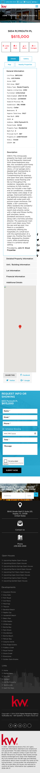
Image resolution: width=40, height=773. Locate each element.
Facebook (26, 375)
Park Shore (7, 630)
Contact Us (20, 530)
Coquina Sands (8, 641)
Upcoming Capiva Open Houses (15, 578)
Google (27, 380)
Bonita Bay (7, 627)
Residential (15, 15)
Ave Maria (6, 601)
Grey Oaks (7, 595)
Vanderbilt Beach (9, 615)
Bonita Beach (8, 636)
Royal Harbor (8, 650)
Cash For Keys (9, 688)
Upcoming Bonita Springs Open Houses (18, 566)
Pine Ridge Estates (10, 644)
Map (9, 64)
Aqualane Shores (9, 592)
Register (28, 2)
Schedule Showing (13, 429)
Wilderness (7, 624)
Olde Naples (7, 621)
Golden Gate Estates (10, 659)
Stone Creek (7, 653)
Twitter (12, 380)
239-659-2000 (20, 546)
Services (7, 676)
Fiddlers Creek (8, 647)
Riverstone (7, 656)
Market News (8, 673)
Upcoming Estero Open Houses (15, 563)
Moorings (6, 603)
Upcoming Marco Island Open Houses (17, 569)
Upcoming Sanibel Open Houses (15, 581)
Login (21, 2)
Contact (6, 679)
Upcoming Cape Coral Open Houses (17, 575)
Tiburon (6, 606)
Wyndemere (7, 633)
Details (13, 59)
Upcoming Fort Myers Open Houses (17, 572)
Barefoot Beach (9, 609)
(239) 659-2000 (11, 2)
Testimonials (8, 685)
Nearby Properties (25, 64)
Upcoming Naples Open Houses (15, 560)
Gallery (26, 59)
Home (4, 15)
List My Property (10, 682)
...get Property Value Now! (18, 488)
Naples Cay (7, 612)
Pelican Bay (7, 639)
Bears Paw (7, 618)
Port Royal (7, 598)
